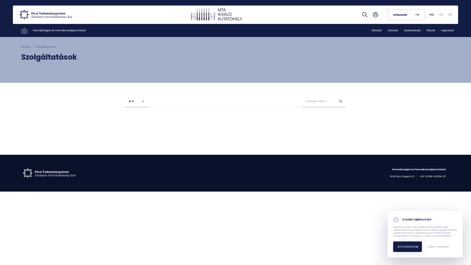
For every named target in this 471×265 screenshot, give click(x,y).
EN (441, 15)
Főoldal (26, 47)
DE (450, 15)
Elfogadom (408, 247)
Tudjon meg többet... (438, 246)
